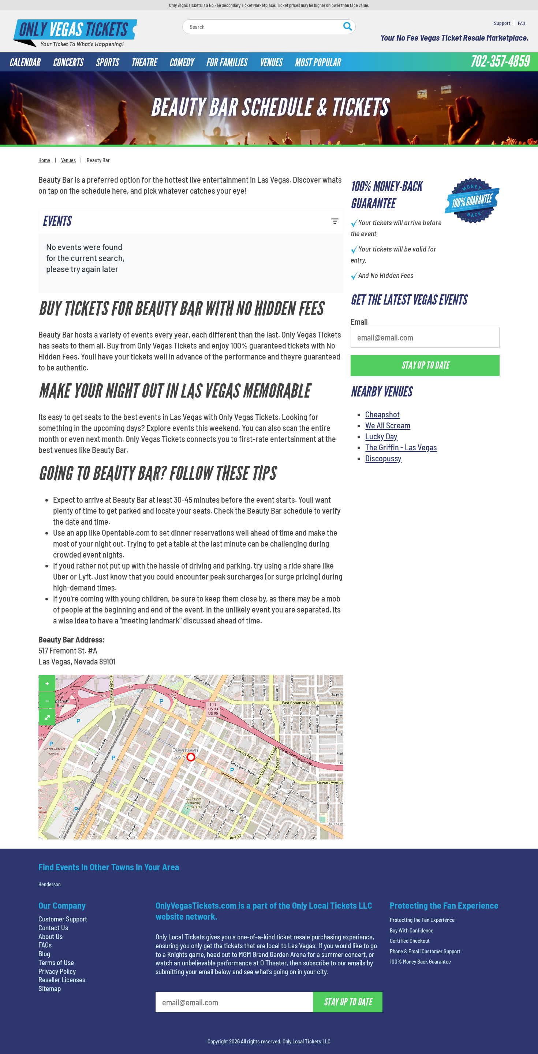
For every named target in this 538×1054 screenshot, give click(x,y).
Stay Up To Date (324, 174)
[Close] (372, 75)
